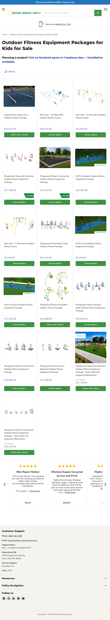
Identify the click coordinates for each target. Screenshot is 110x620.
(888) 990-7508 (64, 24)
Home (4, 34)
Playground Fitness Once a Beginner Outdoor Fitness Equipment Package (52, 369)
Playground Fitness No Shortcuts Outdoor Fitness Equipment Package (19, 179)
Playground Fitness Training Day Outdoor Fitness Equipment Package (54, 179)
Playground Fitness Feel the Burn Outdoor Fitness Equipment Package (19, 369)
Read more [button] (35, 491)
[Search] (98, 13)
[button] (5, 484)
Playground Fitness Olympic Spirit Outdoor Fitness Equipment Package (90, 307)
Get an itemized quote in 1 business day (56, 57)
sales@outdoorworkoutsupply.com (22, 540)
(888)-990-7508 (15, 536)
